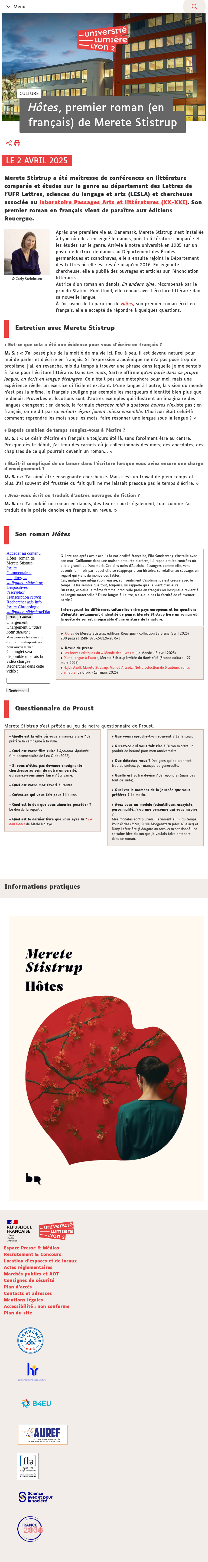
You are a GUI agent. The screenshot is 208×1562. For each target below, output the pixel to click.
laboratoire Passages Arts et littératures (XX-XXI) (113, 202)
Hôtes (127, 303)
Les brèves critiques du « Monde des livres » (98, 653)
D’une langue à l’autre (80, 658)
